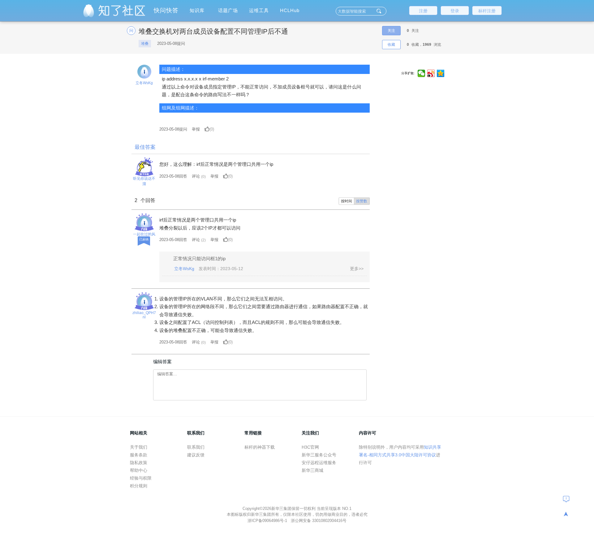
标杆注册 (487, 10)
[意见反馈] (566, 499)
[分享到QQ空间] (441, 73)
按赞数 (361, 201)
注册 (423, 10)
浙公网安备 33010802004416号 (318, 520)
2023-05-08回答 (173, 176)
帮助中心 (138, 470)
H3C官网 (310, 447)
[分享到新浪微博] (431, 73)
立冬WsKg (144, 83)
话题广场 (228, 10)
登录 (454, 10)
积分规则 (138, 485)
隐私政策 (138, 462)
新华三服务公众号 (319, 454)
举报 (196, 129)
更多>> (357, 268)
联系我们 (195, 447)
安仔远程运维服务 (319, 462)
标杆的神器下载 (259, 447)
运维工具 (259, 10)
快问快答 (166, 10)
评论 (196, 176)
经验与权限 (141, 478)
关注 (391, 30)
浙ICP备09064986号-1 (268, 520)
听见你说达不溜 (144, 181)
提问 (173, 129)
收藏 (391, 44)
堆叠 (144, 43)
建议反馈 (195, 454)
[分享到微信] (421, 73)
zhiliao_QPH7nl (144, 315)
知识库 (197, 10)
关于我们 (138, 447)
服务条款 (138, 454)
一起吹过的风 (144, 234)
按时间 (346, 201)
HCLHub (289, 10)
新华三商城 (312, 470)
